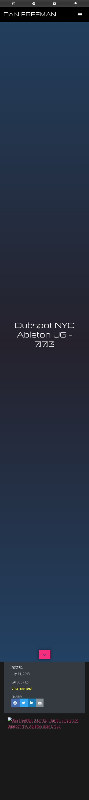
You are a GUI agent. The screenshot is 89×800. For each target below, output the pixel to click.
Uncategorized (21, 688)
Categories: (20, 682)
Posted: (17, 667)
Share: (16, 696)
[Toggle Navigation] (80, 14)
